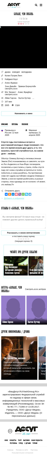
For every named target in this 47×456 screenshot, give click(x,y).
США (17, 105)
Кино (6, 440)
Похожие (25, 124)
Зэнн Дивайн (10, 86)
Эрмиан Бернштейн (27, 86)
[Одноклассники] (9, 194)
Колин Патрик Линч (13, 76)
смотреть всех (11, 89)
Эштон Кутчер (24, 98)
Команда (10, 450)
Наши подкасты (36, 440)
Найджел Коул (11, 79)
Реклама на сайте (22, 450)
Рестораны (13, 443)
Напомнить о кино (23, 113)
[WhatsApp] (23, 194)
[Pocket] (16, 194)
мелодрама (26, 72)
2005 (7, 105)
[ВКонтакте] (6, 194)
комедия (16, 72)
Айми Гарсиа (10, 98)
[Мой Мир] (13, 194)
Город (21, 443)
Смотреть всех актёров (35, 289)
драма (7, 72)
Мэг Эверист (10, 92)
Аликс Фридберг (25, 92)
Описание (4, 124)
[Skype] (26, 194)
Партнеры (34, 450)
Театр (20, 440)
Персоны (15, 124)
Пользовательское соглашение (22, 453)
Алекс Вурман (11, 83)
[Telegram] (29, 194)
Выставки (26, 440)
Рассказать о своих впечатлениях (23, 233)
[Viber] (19, 194)
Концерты (13, 440)
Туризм (34, 443)
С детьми (27, 443)
